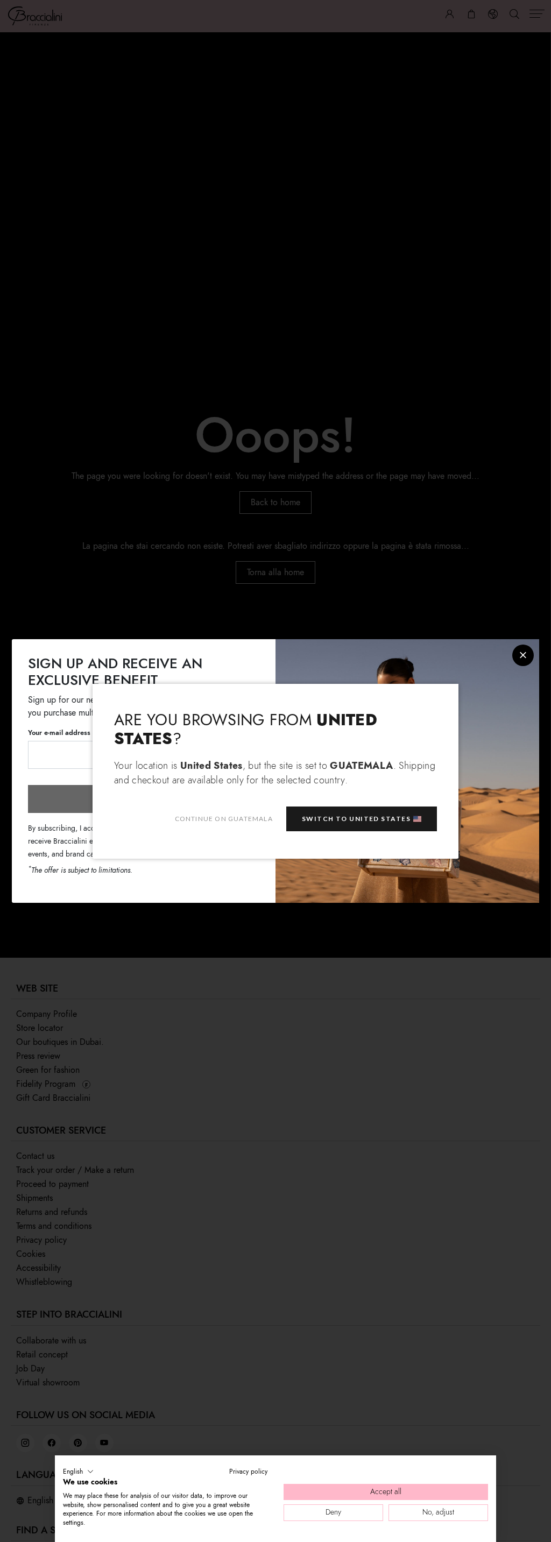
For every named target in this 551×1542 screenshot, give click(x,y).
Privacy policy (248, 1471)
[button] (78, 1471)
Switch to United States (356, 819)
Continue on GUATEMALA (224, 819)
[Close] (523, 655)
